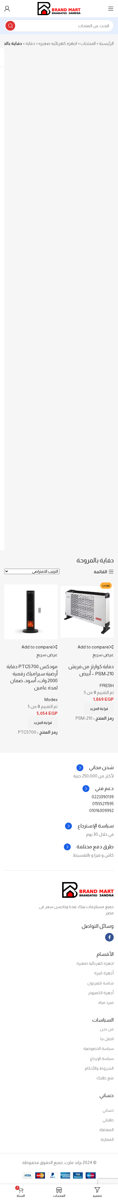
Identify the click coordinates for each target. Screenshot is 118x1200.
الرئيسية (106, 43)
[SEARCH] (10, 26)
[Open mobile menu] (111, 8)
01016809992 (101, 810)
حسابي (108, 1110)
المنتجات (88, 43)
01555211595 (103, 803)
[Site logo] (59, 8)
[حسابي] (7, 8)
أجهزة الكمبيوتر (101, 992)
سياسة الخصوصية (98, 1048)
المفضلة (106, 1129)
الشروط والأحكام (99, 1068)
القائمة (100, 571)
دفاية (30, 43)
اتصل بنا (107, 1038)
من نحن (107, 1029)
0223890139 (103, 796)
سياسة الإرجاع (102, 1058)
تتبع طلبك (105, 1078)
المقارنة (107, 1139)
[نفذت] (31, 611)
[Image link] (88, 889)
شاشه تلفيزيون (100, 983)
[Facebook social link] (109, 937)
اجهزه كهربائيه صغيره (57, 43)
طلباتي (108, 1120)
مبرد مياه (106, 1002)
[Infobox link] (98, 788)
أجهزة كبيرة (104, 973)
